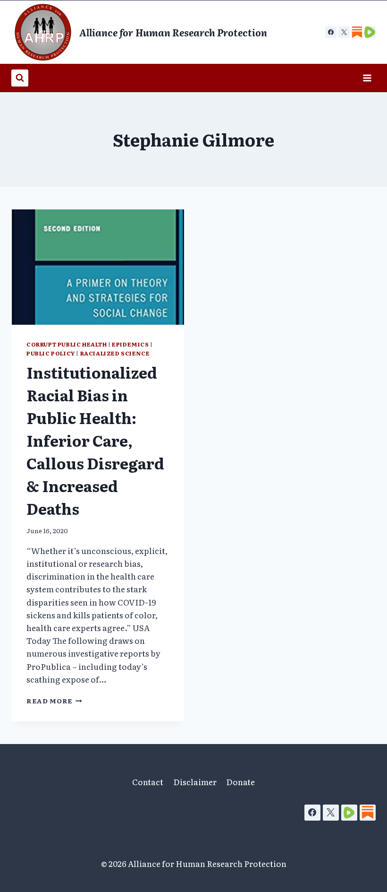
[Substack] (368, 813)
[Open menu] (367, 77)
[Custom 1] (356, 32)
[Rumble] (349, 813)
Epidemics (130, 344)
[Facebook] (331, 32)
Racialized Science (115, 353)
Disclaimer (195, 782)
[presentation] (97, 267)
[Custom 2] (370, 32)
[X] (344, 32)
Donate (240, 782)
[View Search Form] (19, 78)
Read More (54, 700)
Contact (147, 782)
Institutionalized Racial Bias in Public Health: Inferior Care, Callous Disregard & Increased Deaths (95, 440)
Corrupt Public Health (66, 344)
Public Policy (50, 353)
